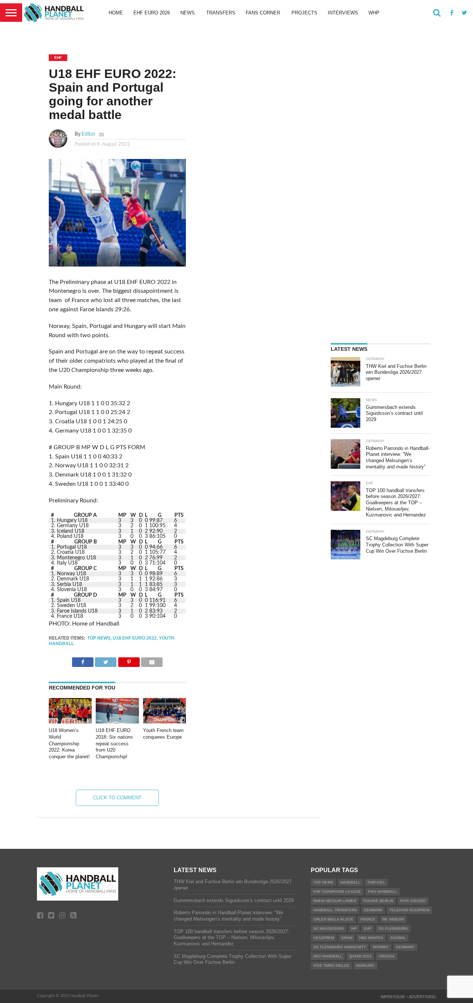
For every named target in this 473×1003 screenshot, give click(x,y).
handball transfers (335, 910)
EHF (367, 928)
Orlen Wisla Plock (333, 919)
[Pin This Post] (128, 660)
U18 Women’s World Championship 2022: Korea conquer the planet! (69, 743)
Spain (346, 938)
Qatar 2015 (360, 956)
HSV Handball (327, 956)
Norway (381, 947)
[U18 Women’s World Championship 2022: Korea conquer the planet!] (70, 722)
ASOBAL (398, 938)
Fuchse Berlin (378, 901)
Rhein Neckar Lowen (334, 901)
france (367, 919)
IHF (354, 928)
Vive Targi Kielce (331, 965)
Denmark (373, 910)
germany (405, 947)
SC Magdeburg (328, 928)
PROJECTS (304, 13)
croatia (386, 956)
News (187, 13)
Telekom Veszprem (409, 910)
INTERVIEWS (343, 13)
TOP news (98, 638)
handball (350, 882)
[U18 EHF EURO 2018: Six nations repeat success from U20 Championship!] (117, 722)
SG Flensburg (393, 928)
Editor (88, 134)
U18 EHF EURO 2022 (135, 638)
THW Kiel (376, 882)
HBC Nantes (371, 938)
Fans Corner (263, 13)
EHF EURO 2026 (151, 13)
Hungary (365, 965)
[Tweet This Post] (105, 660)
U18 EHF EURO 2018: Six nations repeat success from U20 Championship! (114, 743)
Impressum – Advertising (408, 996)
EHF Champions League (337, 892)
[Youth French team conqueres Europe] (164, 722)
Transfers (220, 13)
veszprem (323, 938)
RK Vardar (393, 919)
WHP (374, 13)
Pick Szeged (413, 901)
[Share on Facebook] (82, 660)
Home (116, 13)
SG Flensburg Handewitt (339, 947)
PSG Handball (382, 892)
